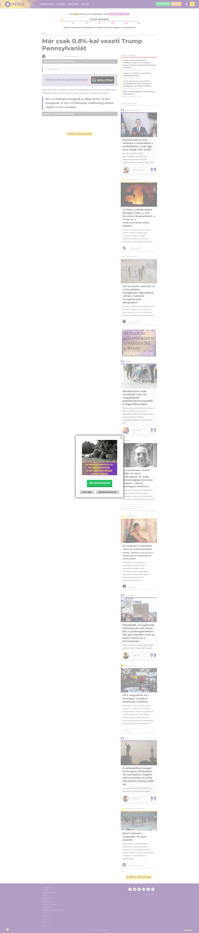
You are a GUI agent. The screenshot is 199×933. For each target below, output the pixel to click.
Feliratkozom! (99, 483)
